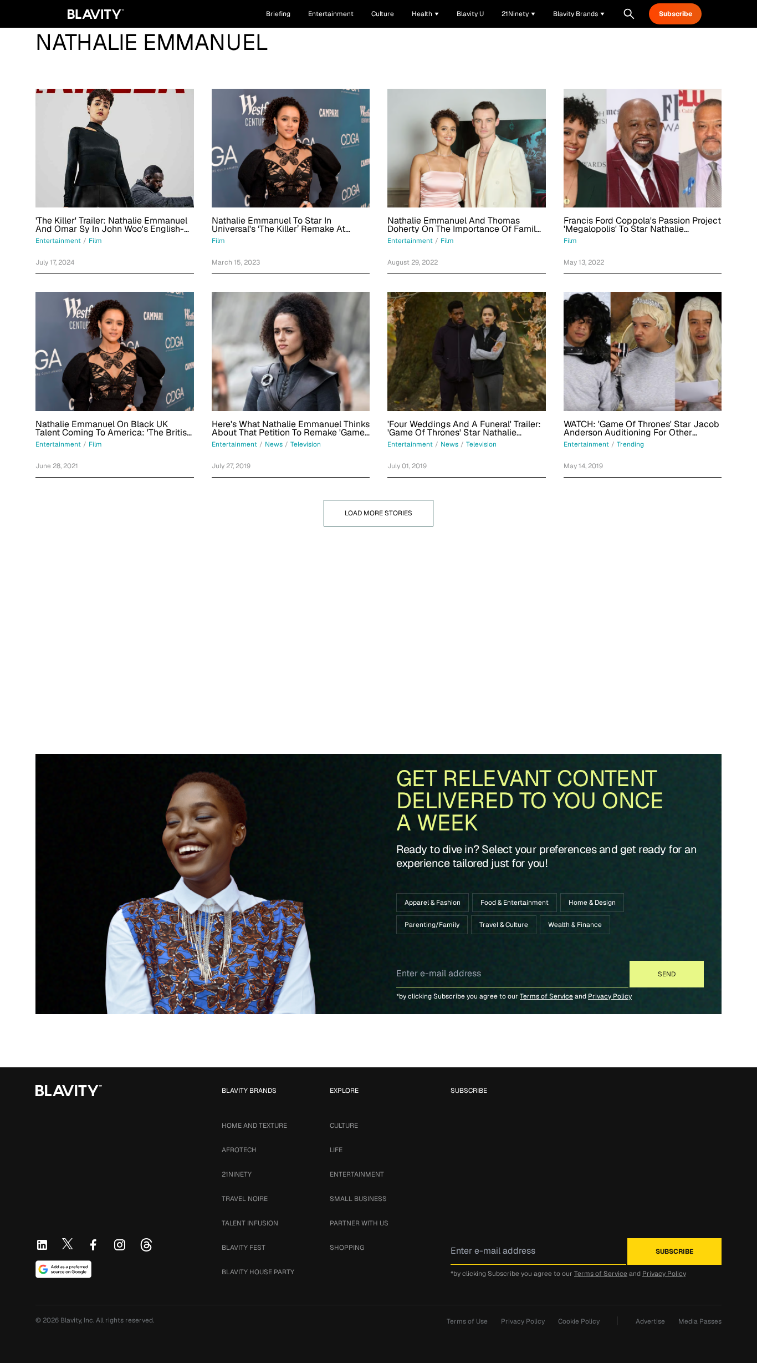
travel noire (245, 1198)
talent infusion (250, 1223)
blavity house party (258, 1272)
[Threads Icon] (146, 1244)
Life (336, 1150)
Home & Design (592, 902)
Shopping (347, 1247)
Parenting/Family (432, 924)
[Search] (629, 14)
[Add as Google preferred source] (63, 1269)
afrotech (239, 1150)
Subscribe (675, 13)
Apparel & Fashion (433, 902)
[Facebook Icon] (93, 1244)
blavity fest (243, 1247)
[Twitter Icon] (67, 1243)
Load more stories (378, 513)
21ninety (237, 1174)
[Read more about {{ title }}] (114, 148)
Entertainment (357, 1174)
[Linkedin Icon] (42, 1244)
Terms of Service (546, 996)
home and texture (254, 1125)
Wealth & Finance (575, 924)
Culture (344, 1125)
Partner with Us (359, 1223)
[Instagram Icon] (119, 1244)
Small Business (358, 1198)
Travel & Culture (503, 924)
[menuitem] (425, 14)
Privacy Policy (610, 996)
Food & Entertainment (514, 902)
